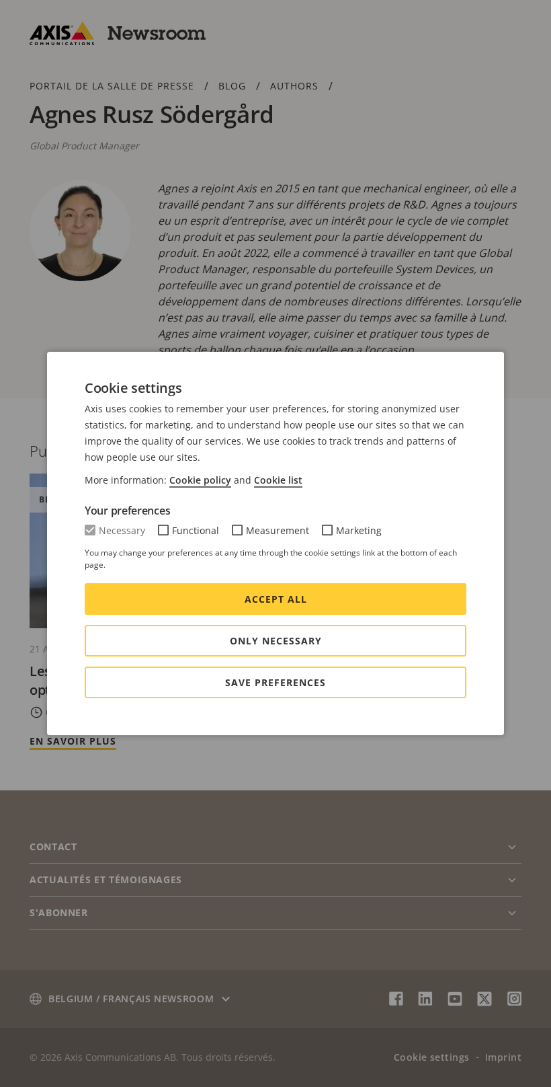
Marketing (359, 530)
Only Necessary (276, 640)
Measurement (277, 530)
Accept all (276, 599)
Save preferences (275, 682)
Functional (195, 530)
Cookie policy (200, 480)
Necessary (122, 530)
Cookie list (278, 480)
